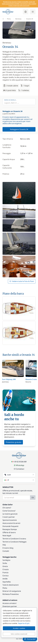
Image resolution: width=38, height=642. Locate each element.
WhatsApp (20, 465)
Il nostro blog (8, 548)
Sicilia (5, 563)
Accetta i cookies (19, 628)
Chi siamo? (7, 507)
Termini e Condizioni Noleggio (14, 542)
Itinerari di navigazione (12, 591)
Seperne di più (23, 623)
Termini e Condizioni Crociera (14, 538)
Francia (5, 572)
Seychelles (7, 582)
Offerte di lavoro (9, 532)
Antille (5, 579)
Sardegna (6, 560)
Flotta (9, 19)
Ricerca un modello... (10, 100)
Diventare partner (10, 606)
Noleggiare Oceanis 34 (19, 129)
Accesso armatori (9, 603)
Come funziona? (9, 511)
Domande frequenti (10, 526)
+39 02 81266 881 (20, 461)
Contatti (6, 551)
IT (8, 480)
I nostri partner (9, 517)
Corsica (5, 575)
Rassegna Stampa (10, 529)
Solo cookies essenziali (19, 634)
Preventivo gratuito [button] (13, 442)
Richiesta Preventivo (11, 594)
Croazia (6, 569)
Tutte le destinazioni (11, 585)
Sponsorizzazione (10, 520)
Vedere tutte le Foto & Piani (23, 281)
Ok (33, 497)
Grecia (5, 566)
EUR (9, 475)
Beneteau (18, 19)
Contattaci (20, 469)
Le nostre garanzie (10, 514)
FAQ (4, 545)
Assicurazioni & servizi (11, 523)
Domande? (31, 639)
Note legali (7, 535)
